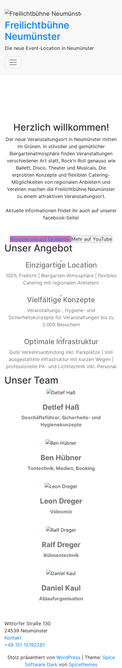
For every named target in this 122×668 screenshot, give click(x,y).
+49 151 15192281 (24, 645)
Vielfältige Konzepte (61, 299)
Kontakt (13, 638)
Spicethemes (83, 664)
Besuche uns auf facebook (40, 239)
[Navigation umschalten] (13, 62)
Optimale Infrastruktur (61, 341)
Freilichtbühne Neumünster (37, 30)
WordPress (68, 657)
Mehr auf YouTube (91, 239)
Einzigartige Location (61, 265)
